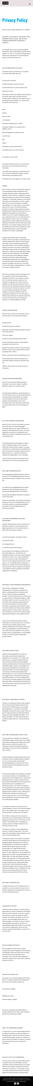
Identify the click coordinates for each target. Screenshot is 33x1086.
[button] (4, 3)
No (18, 1083)
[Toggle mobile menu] (30, 4)
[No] (31, 1081)
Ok (15, 1083)
